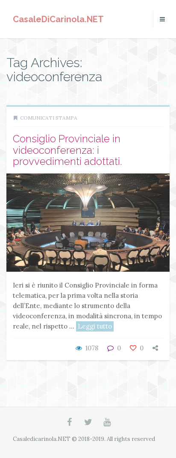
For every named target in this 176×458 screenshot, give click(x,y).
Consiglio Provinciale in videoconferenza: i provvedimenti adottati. (67, 149)
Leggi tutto (95, 326)
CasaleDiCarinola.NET (58, 19)
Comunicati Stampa (48, 117)
